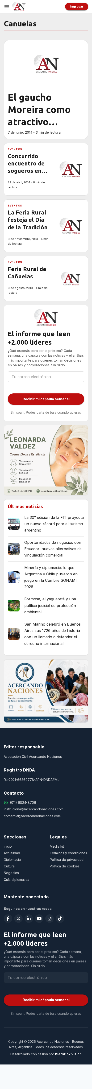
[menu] (6, 6)
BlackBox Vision (68, 1054)
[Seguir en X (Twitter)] (18, 918)
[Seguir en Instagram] (49, 918)
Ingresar (77, 6)
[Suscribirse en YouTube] (39, 918)
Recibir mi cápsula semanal (46, 399)
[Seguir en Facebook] (8, 918)
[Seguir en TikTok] (60, 918)
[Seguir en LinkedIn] (29, 918)
